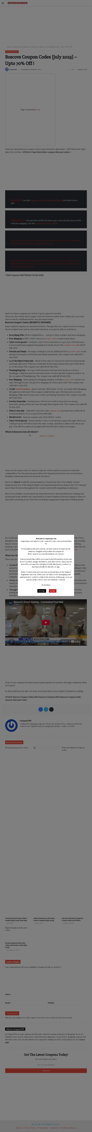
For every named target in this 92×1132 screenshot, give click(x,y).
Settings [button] (42, 591)
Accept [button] (52, 591)
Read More (46, 585)
